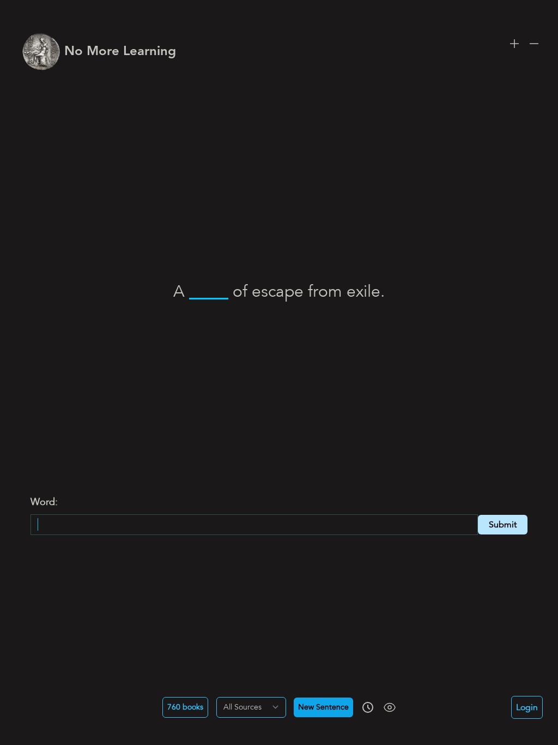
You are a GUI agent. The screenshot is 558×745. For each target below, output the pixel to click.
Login (527, 707)
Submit (503, 524)
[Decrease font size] (534, 43)
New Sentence (323, 707)
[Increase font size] (514, 43)
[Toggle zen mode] (389, 707)
